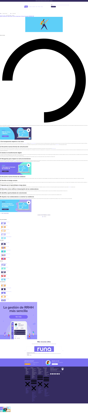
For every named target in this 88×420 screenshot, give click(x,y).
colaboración (57, 144)
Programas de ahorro (33, 375)
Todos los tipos (14, 13)
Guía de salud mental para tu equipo (5, 253)
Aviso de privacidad (47, 374)
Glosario (39, 370)
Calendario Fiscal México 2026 (5, 246)
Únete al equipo (46, 392)
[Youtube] (55, 374)
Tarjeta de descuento (33, 376)
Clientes (46, 369)
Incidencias (27, 391)
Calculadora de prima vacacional (5, 229)
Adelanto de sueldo (34, 396)
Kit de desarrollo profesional (4, 267)
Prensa (45, 371)
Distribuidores (40, 392)
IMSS (26, 370)
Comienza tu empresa (4, 13)
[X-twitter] (57, 374)
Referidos (39, 373)
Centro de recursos (40, 371)
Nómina (27, 369)
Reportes (27, 373)
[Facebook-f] (52, 374)
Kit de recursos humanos (4, 274)
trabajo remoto (53, 148)
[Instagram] (54, 374)
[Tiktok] (59, 374)
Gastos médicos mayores (34, 371)
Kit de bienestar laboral (4, 263)
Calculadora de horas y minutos (31, 352)
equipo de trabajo (33, 143)
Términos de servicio (46, 373)
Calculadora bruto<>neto (39, 369)
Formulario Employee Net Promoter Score (6, 291)
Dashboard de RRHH (3, 284)
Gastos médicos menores (34, 369)
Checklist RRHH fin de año (4, 295)
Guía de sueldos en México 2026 (5, 242)
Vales (32, 401)
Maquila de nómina (28, 368)
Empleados (27, 371)
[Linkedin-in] (50, 374)
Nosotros (46, 368)
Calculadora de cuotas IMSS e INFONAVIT (6, 236)
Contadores (39, 391)
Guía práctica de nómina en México (5, 257)
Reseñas (46, 370)
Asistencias (27, 392)
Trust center (46, 375)
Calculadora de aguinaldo (4, 225)
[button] (25, 350)
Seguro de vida (34, 395)
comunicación (25, 143)
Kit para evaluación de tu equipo (5, 278)
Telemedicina (33, 373)
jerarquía (15, 160)
